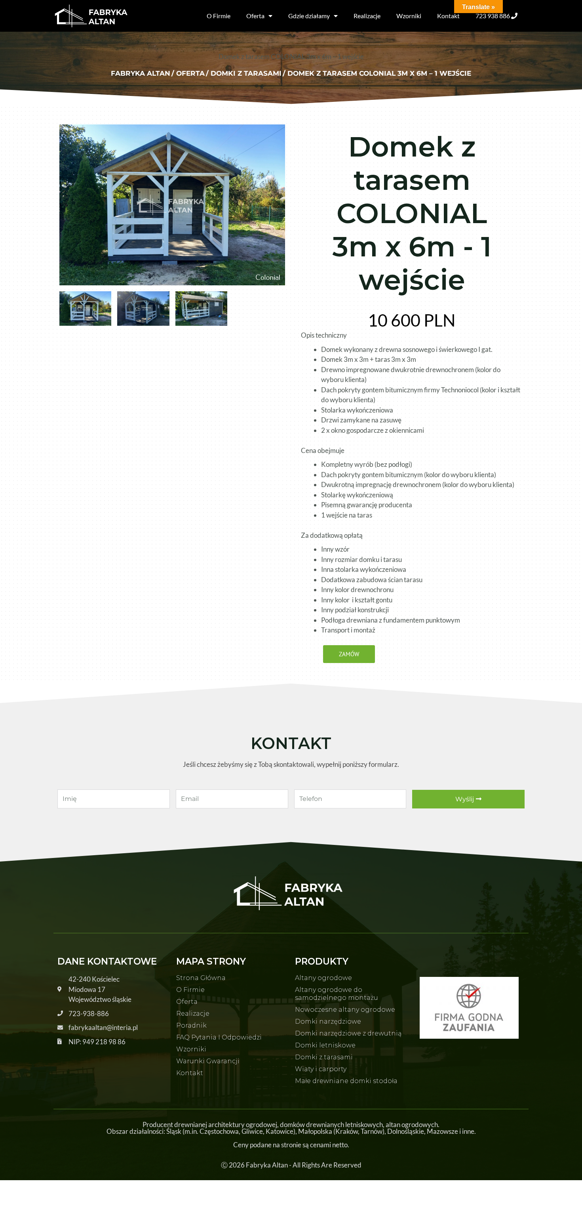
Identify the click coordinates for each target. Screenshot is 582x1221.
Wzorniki (408, 15)
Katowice (279, 1131)
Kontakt (448, 15)
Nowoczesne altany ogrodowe (345, 1009)
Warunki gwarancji (208, 1061)
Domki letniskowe (325, 1045)
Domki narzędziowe (328, 1021)
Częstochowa (219, 1131)
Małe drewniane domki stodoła (346, 1081)
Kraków (346, 1131)
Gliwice (252, 1131)
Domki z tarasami (324, 1057)
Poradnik (191, 1025)
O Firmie (218, 15)
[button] (349, 654)
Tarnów (371, 1131)
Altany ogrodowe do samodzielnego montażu (336, 993)
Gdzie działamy (309, 15)
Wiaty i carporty (320, 1069)
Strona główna (201, 978)
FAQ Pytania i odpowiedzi (219, 1037)
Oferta (255, 15)
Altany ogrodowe (323, 978)
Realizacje (367, 15)
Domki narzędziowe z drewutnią (348, 1033)
